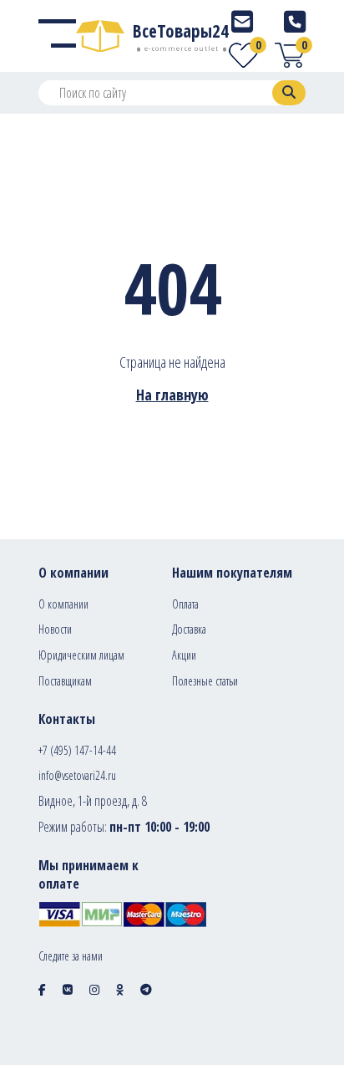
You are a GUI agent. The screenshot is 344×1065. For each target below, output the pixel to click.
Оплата (185, 604)
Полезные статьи (205, 681)
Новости (55, 629)
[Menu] (57, 36)
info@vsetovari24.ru (77, 775)
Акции (184, 655)
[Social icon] (42, 989)
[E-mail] (242, 21)
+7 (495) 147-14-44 (77, 750)
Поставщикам (65, 681)
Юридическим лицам (81, 655)
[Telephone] (295, 21)
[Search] (289, 92)
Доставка (189, 629)
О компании (63, 604)
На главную (172, 395)
